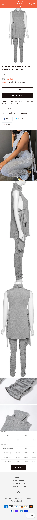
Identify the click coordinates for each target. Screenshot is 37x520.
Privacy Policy (18, 483)
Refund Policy (18, 480)
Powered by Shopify (18, 501)
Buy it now (17, 95)
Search (18, 477)
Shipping (5, 82)
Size (4, 74)
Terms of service (18, 486)
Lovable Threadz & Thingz (18, 4)
